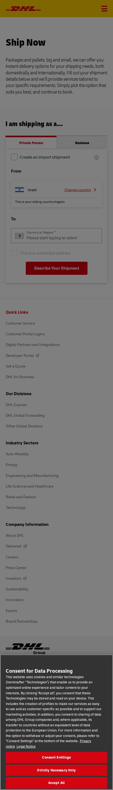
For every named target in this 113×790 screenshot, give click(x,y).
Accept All (56, 782)
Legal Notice (26, 746)
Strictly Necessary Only (56, 770)
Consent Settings (56, 757)
